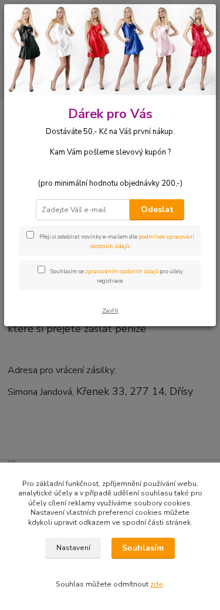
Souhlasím (143, 548)
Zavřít (110, 310)
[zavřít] (194, 22)
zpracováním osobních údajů (121, 271)
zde (156, 584)
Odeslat (157, 209)
